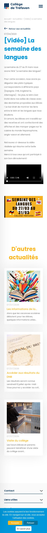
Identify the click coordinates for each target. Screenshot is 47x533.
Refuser (30, 522)
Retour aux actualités (19, 28)
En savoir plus (23, 528)
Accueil (7, 19)
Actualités (18, 19)
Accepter (15, 522)
